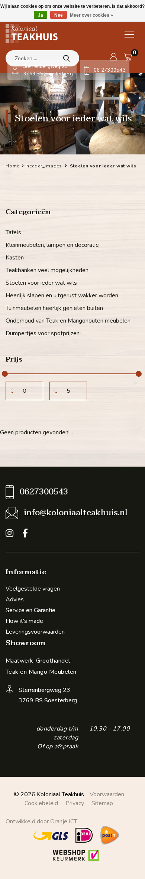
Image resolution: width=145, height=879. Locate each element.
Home (12, 166)
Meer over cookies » (91, 15)
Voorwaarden (107, 794)
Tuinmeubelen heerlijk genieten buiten (54, 308)
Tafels (13, 232)
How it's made (24, 621)
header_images (44, 166)
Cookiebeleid (41, 803)
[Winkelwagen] (128, 57)
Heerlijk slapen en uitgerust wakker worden (62, 295)
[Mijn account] (113, 57)
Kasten (15, 258)
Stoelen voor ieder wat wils (41, 283)
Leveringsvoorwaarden (35, 632)
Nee (58, 15)
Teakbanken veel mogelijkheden (47, 270)
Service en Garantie (30, 610)
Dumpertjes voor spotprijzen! (43, 333)
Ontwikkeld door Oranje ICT (41, 821)
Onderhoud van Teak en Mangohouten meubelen (68, 321)
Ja (40, 15)
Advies (15, 599)
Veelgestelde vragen (33, 589)
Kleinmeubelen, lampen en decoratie (52, 245)
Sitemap (102, 803)
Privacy (74, 803)
